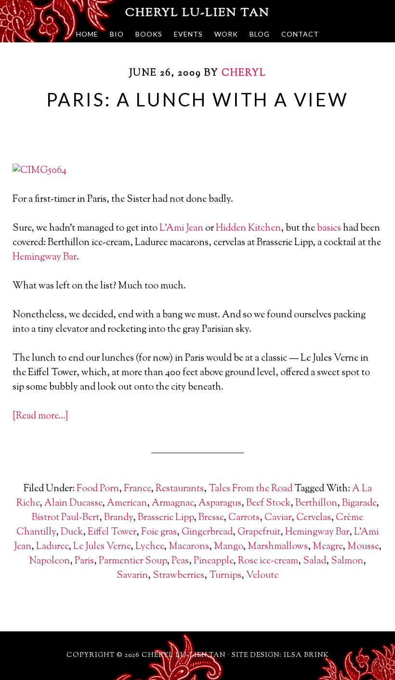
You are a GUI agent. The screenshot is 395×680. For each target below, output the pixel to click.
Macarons (189, 547)
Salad (314, 561)
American (127, 503)
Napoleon (49, 561)
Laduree (52, 547)
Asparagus (219, 503)
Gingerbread (207, 532)
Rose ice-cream (268, 561)
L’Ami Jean (181, 228)
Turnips (225, 576)
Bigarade (359, 503)
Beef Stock (268, 503)
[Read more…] (40, 416)
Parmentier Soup (133, 561)
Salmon (347, 561)
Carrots (244, 518)
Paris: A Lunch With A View (197, 99)
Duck (72, 532)
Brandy (118, 518)
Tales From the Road (250, 489)
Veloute (262, 576)
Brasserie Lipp (166, 518)
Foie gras (159, 532)
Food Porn (98, 489)
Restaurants (180, 489)
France (137, 489)
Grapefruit (258, 532)
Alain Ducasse (73, 503)
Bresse (211, 518)
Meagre (327, 547)
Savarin (132, 576)
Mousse (363, 547)
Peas (180, 561)
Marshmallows (278, 547)
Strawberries (178, 576)
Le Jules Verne (102, 547)
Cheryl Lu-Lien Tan (197, 13)
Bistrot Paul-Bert (65, 518)
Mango (228, 547)
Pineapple (213, 561)
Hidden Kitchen (248, 228)
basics (329, 228)
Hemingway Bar (45, 257)
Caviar (277, 518)
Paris (84, 561)
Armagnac (173, 503)
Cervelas (313, 518)
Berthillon (316, 503)
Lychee (149, 547)
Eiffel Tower (112, 532)
